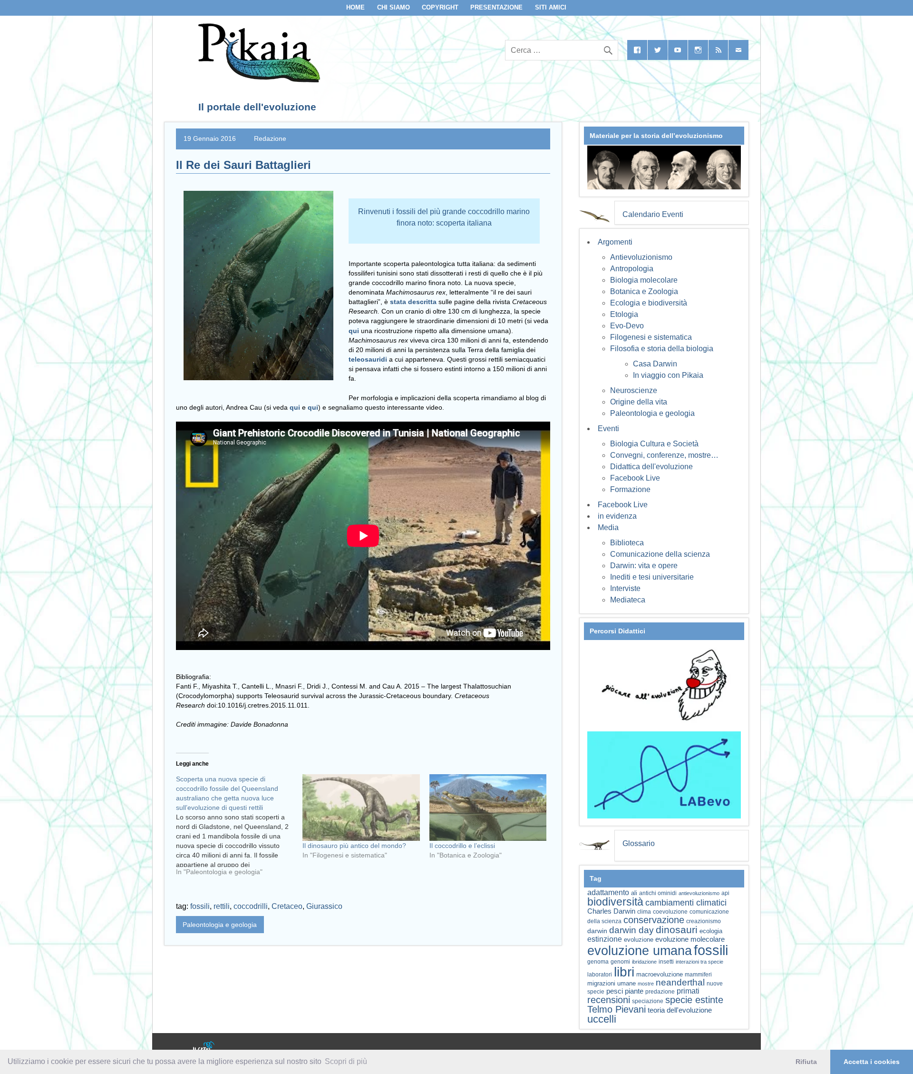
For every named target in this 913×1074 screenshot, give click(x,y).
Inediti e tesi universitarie (652, 577)
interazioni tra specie (699, 962)
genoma (598, 961)
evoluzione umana (639, 951)
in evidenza (617, 516)
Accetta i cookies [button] (872, 1061)
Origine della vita (638, 402)
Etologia (624, 314)
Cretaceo (287, 906)
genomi (620, 961)
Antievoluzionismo (641, 257)
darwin (597, 931)
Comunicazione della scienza (660, 554)
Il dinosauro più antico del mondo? (354, 845)
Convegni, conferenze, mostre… (664, 455)
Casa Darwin (655, 364)
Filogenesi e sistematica (651, 337)
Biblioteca (627, 543)
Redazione (270, 138)
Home (355, 7)
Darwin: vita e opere (644, 566)
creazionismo (703, 921)
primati (688, 991)
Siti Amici (550, 7)
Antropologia (631, 269)
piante (634, 991)
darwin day (631, 930)
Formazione (630, 489)
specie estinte (694, 1000)
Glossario (638, 843)
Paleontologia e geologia (220, 924)
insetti (666, 961)
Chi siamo (393, 7)
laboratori (599, 974)
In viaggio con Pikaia (668, 375)
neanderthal (680, 982)
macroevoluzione (659, 974)
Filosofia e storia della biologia (661, 349)
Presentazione (496, 7)
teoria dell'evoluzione (680, 1010)
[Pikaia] (257, 79)
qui (296, 407)
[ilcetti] (204, 1048)
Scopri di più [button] (346, 1061)
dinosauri (677, 929)
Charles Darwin (611, 911)
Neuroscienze (633, 390)
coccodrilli (250, 906)
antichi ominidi (658, 893)
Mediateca (627, 600)
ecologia (710, 931)
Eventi (608, 428)
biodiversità (615, 902)
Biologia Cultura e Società (654, 444)
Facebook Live (635, 478)
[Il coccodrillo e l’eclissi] (487, 807)
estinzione (604, 939)
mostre (646, 983)
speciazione (647, 1001)
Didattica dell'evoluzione (651, 467)
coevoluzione (670, 911)
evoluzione (638, 939)
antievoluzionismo (699, 893)
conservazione (653, 920)
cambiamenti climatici (686, 902)
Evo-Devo (627, 326)
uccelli (601, 1019)
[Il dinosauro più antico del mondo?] (360, 807)
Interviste (625, 588)
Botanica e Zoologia (644, 291)
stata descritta (413, 301)
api (725, 893)
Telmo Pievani (616, 1009)
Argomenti (615, 242)
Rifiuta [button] (806, 1061)
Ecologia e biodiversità (648, 303)
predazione (660, 991)
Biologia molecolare (644, 280)
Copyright (440, 7)
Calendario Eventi (652, 214)
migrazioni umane (611, 983)
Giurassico (324, 906)
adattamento (608, 892)
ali (634, 893)
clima (644, 911)
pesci (614, 991)
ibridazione (644, 962)
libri (624, 971)
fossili (200, 906)
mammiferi (698, 974)
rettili (222, 906)
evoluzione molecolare (690, 939)
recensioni (608, 1000)
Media (608, 527)
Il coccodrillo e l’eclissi (462, 845)
